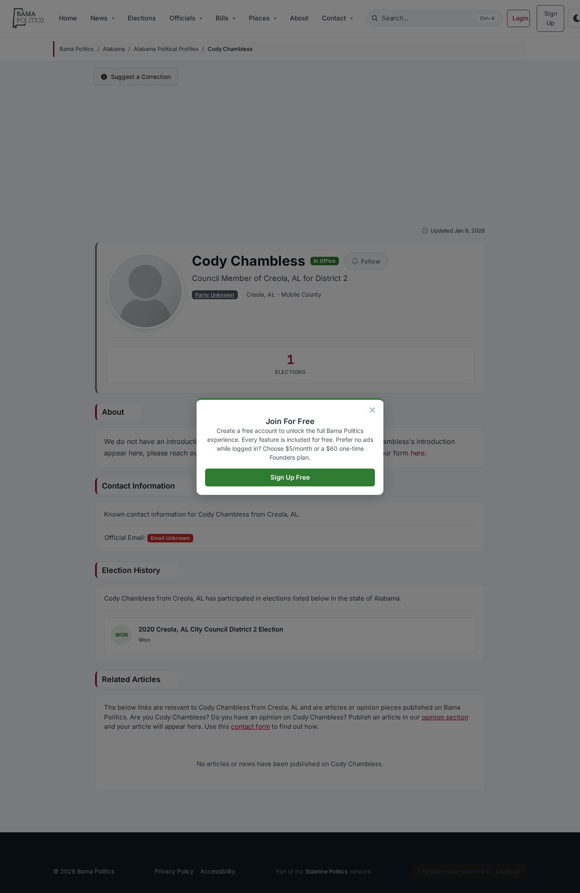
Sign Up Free (290, 477)
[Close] (372, 410)
